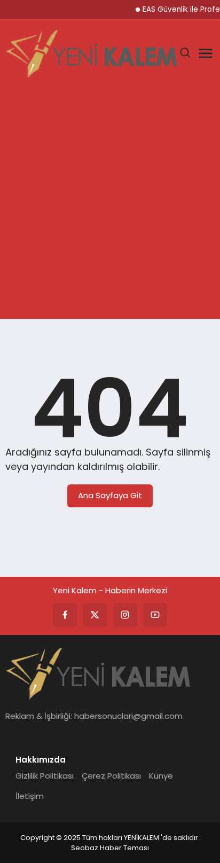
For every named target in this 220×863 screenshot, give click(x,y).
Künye (161, 775)
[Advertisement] (110, 203)
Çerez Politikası (111, 775)
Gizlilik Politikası (44, 775)
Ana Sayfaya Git (110, 495)
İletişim (29, 796)
